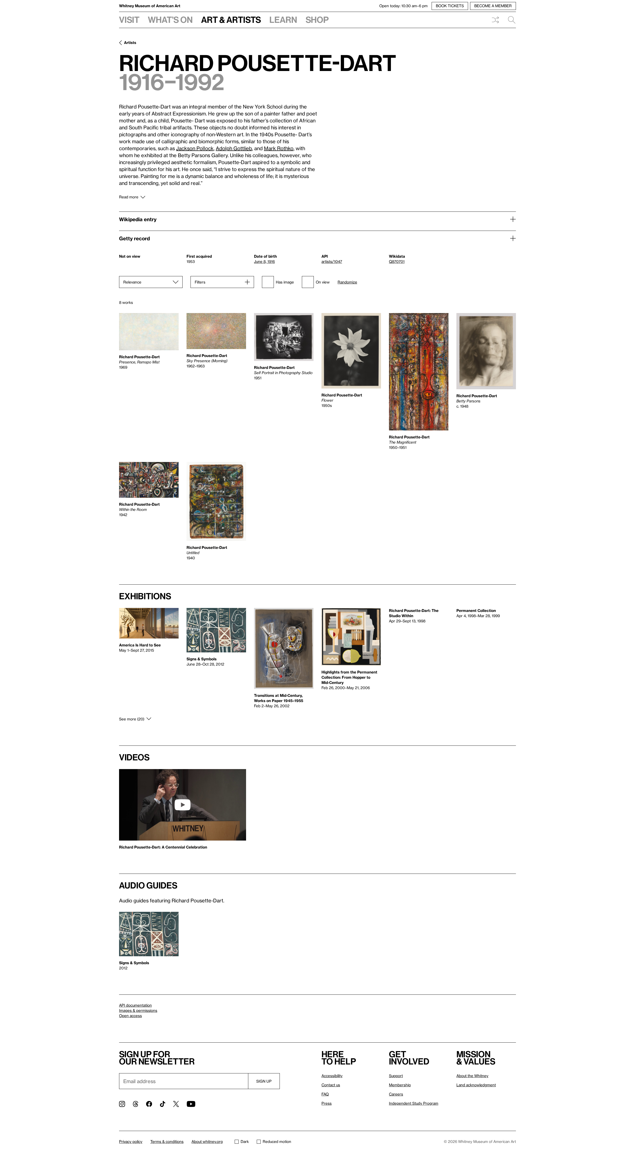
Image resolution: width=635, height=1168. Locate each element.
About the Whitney (472, 1075)
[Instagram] (122, 1104)
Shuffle (495, 20)
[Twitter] (176, 1104)
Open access (130, 1015)
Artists (130, 42)
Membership (400, 1085)
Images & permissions (138, 1010)
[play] (182, 805)
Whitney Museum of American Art (149, 5)
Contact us (330, 1085)
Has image (285, 282)
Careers (396, 1094)
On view (323, 282)
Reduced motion (277, 1141)
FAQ (325, 1094)
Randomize (347, 282)
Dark (245, 1141)
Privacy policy (130, 1141)
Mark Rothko (278, 148)
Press (326, 1103)
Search (510, 20)
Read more (128, 197)
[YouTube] (191, 1104)
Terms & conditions (167, 1141)
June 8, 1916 (264, 261)
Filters (200, 282)
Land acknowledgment (476, 1085)
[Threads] (135, 1104)
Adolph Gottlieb (234, 148)
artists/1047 (331, 261)
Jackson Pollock (195, 148)
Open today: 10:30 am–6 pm (403, 5)
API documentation (135, 1005)
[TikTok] (162, 1104)
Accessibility (332, 1075)
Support (396, 1075)
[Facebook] (149, 1104)
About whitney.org (207, 1141)
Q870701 (397, 261)
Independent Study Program (413, 1103)
